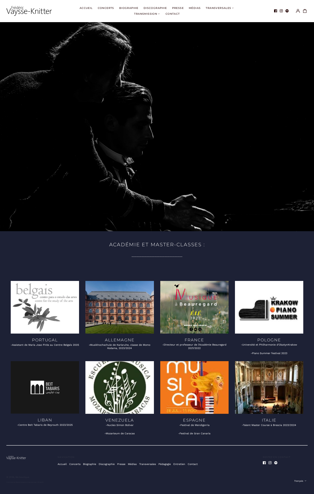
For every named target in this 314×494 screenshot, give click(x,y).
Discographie (155, 8)
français (299, 481)
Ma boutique (22, 477)
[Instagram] (281, 11)
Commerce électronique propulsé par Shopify (25, 482)
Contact (173, 13)
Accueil (86, 8)
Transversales (147, 464)
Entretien (179, 464)
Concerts (106, 8)
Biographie (128, 8)
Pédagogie (164, 464)
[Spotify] (287, 11)
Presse (178, 8)
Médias (195, 8)
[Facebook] (275, 11)
